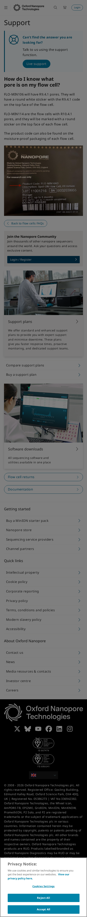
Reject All (43, 898)
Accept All (43, 909)
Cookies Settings (43, 886)
